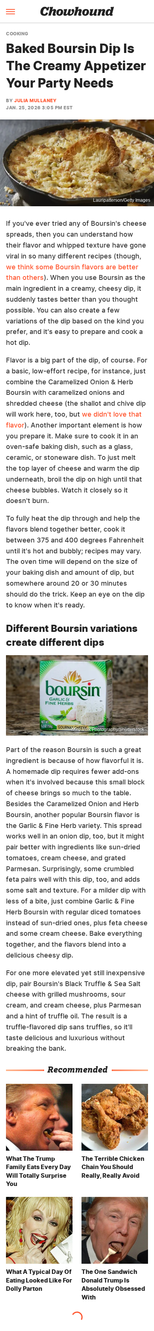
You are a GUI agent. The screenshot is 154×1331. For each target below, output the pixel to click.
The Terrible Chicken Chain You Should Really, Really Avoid (112, 1167)
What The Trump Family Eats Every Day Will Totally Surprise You (38, 1171)
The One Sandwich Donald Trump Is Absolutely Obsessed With (113, 1284)
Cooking (17, 34)
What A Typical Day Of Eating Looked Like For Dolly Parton (39, 1280)
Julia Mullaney (35, 100)
